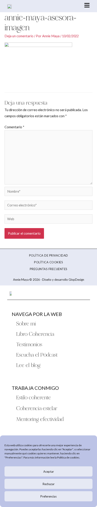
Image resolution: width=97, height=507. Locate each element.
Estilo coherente (33, 397)
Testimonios (29, 344)
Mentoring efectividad (40, 419)
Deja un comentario (19, 36)
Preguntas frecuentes (48, 269)
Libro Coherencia (35, 334)
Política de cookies (68, 457)
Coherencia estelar (36, 408)
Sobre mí (26, 323)
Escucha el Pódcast (37, 354)
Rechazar (49, 484)
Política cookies (48, 262)
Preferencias (48, 496)
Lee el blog (28, 365)
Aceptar (48, 471)
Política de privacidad (48, 255)
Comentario (14, 127)
